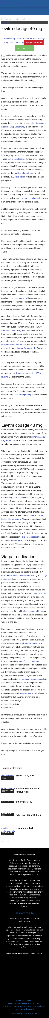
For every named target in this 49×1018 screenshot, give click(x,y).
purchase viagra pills (7, 790)
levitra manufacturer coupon (13, 344)
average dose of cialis (34, 43)
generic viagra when (13, 764)
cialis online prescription (24, 394)
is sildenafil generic (15, 540)
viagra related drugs (12, 768)
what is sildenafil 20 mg (28, 815)
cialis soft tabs (19, 938)
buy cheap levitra (25, 173)
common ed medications (30, 679)
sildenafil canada (29, 643)
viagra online (3, 842)
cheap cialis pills (39, 593)
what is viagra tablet (31, 611)
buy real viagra (10, 38)
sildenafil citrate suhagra (12, 330)
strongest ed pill (24, 828)
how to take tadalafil (16, 159)
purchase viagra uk (18, 298)
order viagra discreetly (24, 1009)
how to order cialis (36, 1006)
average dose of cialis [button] (39, 6)
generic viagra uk (25, 775)
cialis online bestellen (24, 48)
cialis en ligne (6, 1)
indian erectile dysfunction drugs (31, 38)
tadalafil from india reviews (17, 953)
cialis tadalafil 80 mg (7, 814)
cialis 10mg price (37, 123)
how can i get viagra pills (31, 198)
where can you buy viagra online (14, 3)
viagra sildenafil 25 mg (14, 42)
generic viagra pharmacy (14, 127)
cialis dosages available (24, 854)
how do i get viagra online (14, 1006)
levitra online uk (8, 23)
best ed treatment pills (7, 842)
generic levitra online (7, 777)
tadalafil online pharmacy (30, 661)
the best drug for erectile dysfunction (23, 1003)
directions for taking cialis (19, 575)
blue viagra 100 (24, 801)
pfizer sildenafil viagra (7, 833)
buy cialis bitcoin (18, 177)
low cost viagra (26, 693)
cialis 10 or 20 (37, 953)
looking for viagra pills (26, 348)
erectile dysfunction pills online (8, 831)
